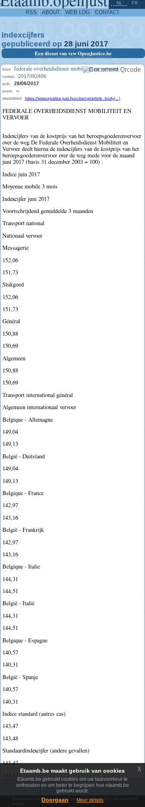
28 (68, 44)
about (51, 12)
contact (107, 12)
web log (77, 12)
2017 (99, 44)
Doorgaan (54, 800)
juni (82, 44)
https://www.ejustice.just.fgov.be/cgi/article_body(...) (72, 98)
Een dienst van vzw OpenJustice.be (73, 53)
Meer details (90, 800)
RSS (31, 12)
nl (119, 2)
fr (135, 2)
